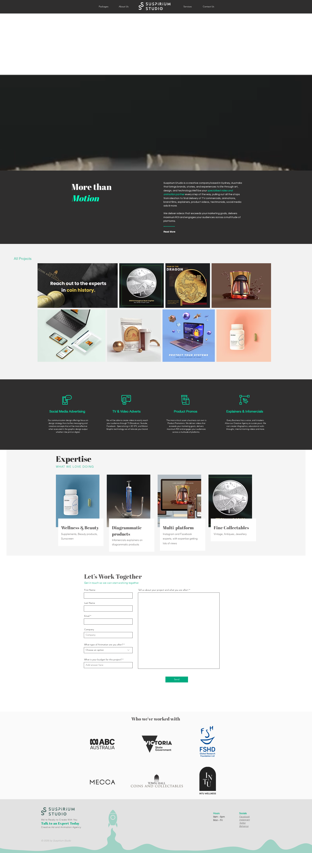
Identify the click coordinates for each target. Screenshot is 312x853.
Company (89, 629)
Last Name (89, 603)
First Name (89, 590)
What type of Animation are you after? (103, 644)
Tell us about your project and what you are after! (163, 590)
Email (87, 616)
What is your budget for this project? (103, 659)
